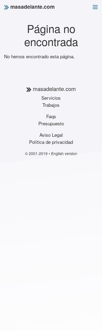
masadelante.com (32, 6)
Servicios (51, 97)
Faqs (51, 116)
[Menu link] (95, 6)
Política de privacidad (51, 141)
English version (64, 153)
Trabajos (51, 104)
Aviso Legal (51, 134)
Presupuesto (51, 123)
